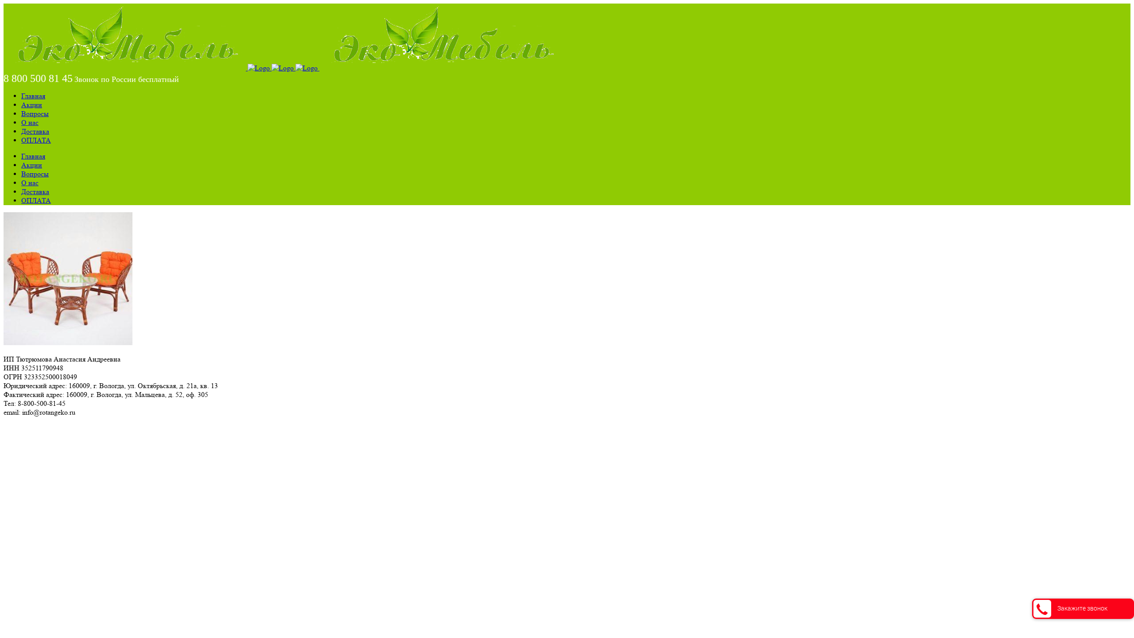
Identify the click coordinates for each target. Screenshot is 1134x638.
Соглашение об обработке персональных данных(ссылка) (91, 428)
